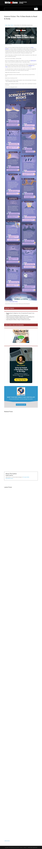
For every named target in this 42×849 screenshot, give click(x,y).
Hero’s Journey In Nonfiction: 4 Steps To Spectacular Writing (20, 717)
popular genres (33, 60)
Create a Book (13, 835)
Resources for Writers (27, 574)
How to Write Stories (21, 835)
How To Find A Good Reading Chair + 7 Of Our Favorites (19, 746)
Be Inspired (12, 776)
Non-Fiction (21, 574)
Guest (7, 690)
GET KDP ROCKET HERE (21, 404)
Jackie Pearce (8, 747)
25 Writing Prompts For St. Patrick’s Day (15, 804)
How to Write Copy (17, 574)
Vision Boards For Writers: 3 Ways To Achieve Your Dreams (18, 319)
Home (6, 25)
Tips (14, 690)
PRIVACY (25, 847)
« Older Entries (7, 840)
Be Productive (13, 632)
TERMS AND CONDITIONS (32, 847)
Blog (9, 25)
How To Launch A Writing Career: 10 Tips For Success (17, 315)
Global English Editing (13, 301)
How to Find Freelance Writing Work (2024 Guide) (17, 688)
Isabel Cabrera (9, 44)
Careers (21, 847)
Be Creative (13, 661)
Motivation (21, 603)
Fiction (12, 25)
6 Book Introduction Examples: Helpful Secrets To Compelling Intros (20, 316)
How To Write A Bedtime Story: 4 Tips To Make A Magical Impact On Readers (19, 833)
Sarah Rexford (8, 438)
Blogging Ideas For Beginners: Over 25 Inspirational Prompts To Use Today (20, 314)
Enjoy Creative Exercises (15, 603)
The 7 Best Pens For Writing (12, 659)
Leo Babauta (8, 776)
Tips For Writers (25, 603)
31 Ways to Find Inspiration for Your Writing (16, 775)
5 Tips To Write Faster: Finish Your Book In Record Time (17, 318)
